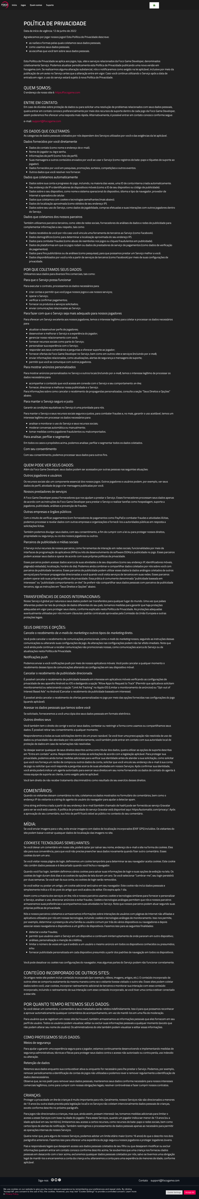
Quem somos (36, 5)
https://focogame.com (67, 92)
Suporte (50, 5)
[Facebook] (52, 1179)
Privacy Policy (12, 1194)
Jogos (23, 5)
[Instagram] (59, 1179)
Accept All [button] (189, 1192)
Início (14, 5)
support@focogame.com (46, 121)
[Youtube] (56, 1179)
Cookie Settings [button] (174, 1192)
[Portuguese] (153, 5)
